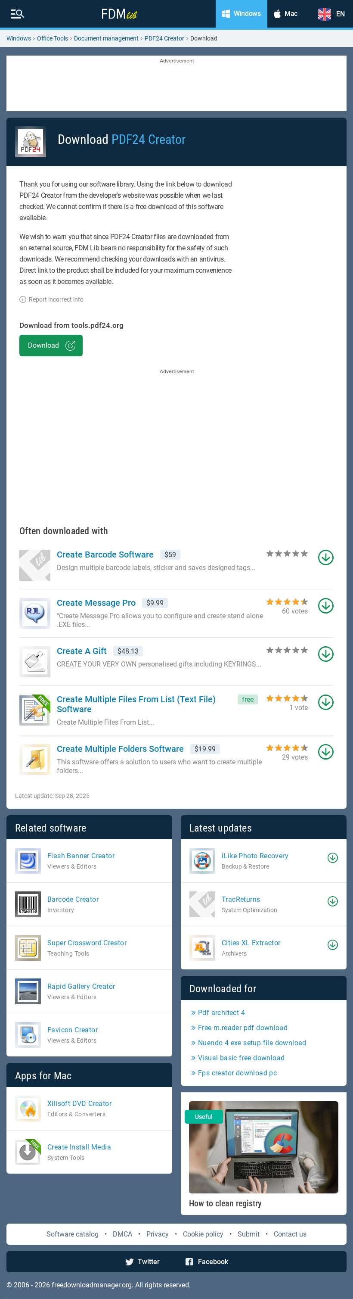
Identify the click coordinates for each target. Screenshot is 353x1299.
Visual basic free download (241, 1058)
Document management (106, 38)
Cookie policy (203, 1234)
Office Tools (52, 38)
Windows (18, 38)
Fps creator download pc (237, 1073)
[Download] (333, 858)
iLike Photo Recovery (255, 856)
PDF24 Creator (164, 38)
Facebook (213, 1262)
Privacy (157, 1234)
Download (43, 345)
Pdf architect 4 (221, 1013)
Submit (249, 1234)
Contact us (290, 1234)
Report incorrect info (56, 299)
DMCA (122, 1234)
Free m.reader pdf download (243, 1028)
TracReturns (241, 899)
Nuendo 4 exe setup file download (252, 1043)
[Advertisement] (176, 84)
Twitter (149, 1262)
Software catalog (72, 1234)
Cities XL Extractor (251, 943)
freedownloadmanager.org (92, 1285)
